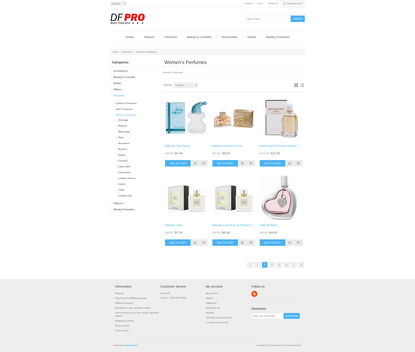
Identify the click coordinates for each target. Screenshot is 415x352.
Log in (260, 3)
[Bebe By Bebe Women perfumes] (281, 197)
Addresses (211, 303)
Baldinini (122, 125)
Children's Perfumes (126, 103)
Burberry (122, 149)
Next (294, 265)
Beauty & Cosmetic (199, 37)
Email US (165, 293)
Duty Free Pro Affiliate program (131, 298)
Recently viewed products (219, 317)
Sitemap (119, 293)
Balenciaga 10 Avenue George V (279, 145)
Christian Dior (125, 195)
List (302, 85)
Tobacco (149, 37)
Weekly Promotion (278, 37)
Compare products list (217, 322)
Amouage (123, 120)
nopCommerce (131, 345)
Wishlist (210, 312)
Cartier (121, 184)
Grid (296, 85)
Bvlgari (121, 155)
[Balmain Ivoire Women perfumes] (186, 197)
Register (248, 3)
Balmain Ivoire (173, 225)
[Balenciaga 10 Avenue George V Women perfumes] (281, 118)
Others (251, 37)
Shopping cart (213, 308)
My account (212, 293)
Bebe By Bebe (268, 225)
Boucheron (124, 143)
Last (301, 265)
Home (116, 52)
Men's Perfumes (124, 109)
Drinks (130, 37)
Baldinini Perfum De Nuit (227, 145)
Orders (209, 298)
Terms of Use (122, 330)
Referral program (124, 303)
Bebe (121, 137)
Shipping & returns (124, 320)
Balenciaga (124, 131)
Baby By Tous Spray (177, 145)
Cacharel (123, 160)
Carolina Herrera (127, 178)
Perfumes (171, 37)
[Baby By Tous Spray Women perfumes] (186, 118)
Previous (250, 265)
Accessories (229, 37)
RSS (254, 294)
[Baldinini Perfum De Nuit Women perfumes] (234, 118)
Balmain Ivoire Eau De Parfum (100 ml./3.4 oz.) (241, 225)
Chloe (121, 190)
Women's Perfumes (126, 115)
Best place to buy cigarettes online (132, 308)
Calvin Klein (124, 166)
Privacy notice (122, 325)
